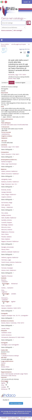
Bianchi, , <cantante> (4, 281)
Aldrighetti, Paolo (6, 179)
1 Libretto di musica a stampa (10, 355)
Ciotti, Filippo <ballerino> (8, 194)
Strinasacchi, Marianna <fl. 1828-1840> (13, 337)
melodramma (6, 134)
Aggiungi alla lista (24, 49)
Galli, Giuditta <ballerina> (8, 218)
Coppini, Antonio (6, 197)
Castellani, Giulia (6, 332)
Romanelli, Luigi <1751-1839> (17, 74)
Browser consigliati (13, 417)
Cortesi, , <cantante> (7, 288)
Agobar (13, 301)
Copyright (4, 417)
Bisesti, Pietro (12, 78)
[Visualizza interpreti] (3, 285)
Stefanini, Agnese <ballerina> (9, 257)
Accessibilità (11, 419)
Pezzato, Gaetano (6, 236)
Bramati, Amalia (6, 190)
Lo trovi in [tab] (5, 82)
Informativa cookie (25, 417)
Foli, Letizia (4, 213)
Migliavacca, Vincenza (7, 232)
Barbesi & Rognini (6, 161)
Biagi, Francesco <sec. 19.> (9, 184)
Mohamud (14, 283)
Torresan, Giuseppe (7, 268)
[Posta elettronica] (25, 52)
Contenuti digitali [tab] (20, 82)
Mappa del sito (20, 419)
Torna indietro (5, 44)
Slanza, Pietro (5, 249)
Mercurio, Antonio (6, 229)
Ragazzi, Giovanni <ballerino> (10, 241)
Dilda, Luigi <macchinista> (9, 164)
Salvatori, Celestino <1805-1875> (11, 308)
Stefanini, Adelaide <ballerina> (10, 252)
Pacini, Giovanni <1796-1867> (10, 154)
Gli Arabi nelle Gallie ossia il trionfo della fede (14, 124)
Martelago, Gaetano (7, 225)
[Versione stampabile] (21, 52)
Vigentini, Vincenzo (6, 276)
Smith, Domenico (6, 335)
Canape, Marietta (6, 192)
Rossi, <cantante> (6, 306)
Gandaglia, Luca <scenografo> (10, 344)
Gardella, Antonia (6, 220)
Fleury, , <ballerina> (7, 207)
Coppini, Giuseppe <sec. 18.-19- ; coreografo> (14, 315)
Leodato (13, 294)
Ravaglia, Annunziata (7, 247)
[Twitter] (28, 56)
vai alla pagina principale (18, 44)
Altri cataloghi (17, 30)
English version (6, 2)
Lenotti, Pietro (5, 328)
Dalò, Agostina (5, 205)
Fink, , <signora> (4, 291)
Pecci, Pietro (5, 234)
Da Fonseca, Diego (6, 202)
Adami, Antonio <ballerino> (9, 171)
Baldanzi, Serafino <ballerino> (10, 182)
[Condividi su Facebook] (28, 52)
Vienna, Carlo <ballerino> (8, 270)
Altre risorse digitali (16, 403)
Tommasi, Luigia (6, 260)
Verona (3, 363)
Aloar (2, 385)
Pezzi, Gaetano (5, 239)
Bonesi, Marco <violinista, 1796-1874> (12, 323)
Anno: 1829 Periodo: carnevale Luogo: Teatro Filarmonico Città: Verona (14, 374)
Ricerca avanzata (6, 30)
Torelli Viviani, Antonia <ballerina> (11, 262)
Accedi (26, 2)
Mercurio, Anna (5, 227)
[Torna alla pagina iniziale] (9, 10)
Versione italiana (2, 2)
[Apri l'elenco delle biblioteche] (24, 27)
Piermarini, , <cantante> (5, 298)
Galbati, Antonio (6, 215)
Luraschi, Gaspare (6, 222)
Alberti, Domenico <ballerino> (10, 173)
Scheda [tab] (11, 82)
